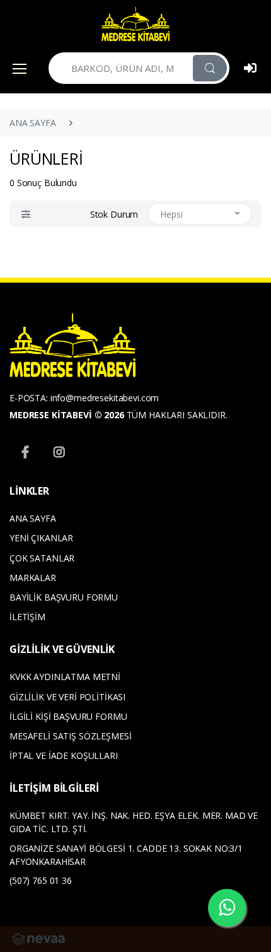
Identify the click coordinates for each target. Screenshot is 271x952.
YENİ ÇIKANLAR (41, 538)
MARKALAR (32, 578)
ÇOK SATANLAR (41, 558)
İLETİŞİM (27, 617)
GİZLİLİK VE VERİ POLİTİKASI (67, 697)
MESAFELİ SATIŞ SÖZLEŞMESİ (70, 736)
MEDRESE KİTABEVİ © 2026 (66, 415)
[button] (25, 214)
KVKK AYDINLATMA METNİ (64, 677)
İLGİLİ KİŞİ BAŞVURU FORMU (68, 716)
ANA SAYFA (32, 123)
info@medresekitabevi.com (104, 398)
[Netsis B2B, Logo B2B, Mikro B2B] (38, 938)
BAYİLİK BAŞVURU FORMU (63, 597)
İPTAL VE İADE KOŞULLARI (63, 755)
